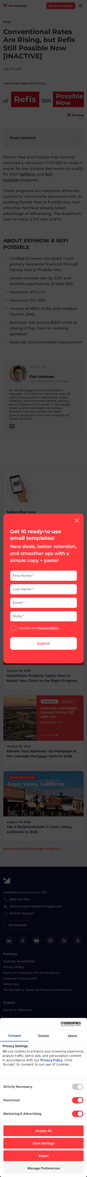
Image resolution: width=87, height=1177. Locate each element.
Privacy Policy (48, 628)
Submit (43, 643)
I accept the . (39, 628)
